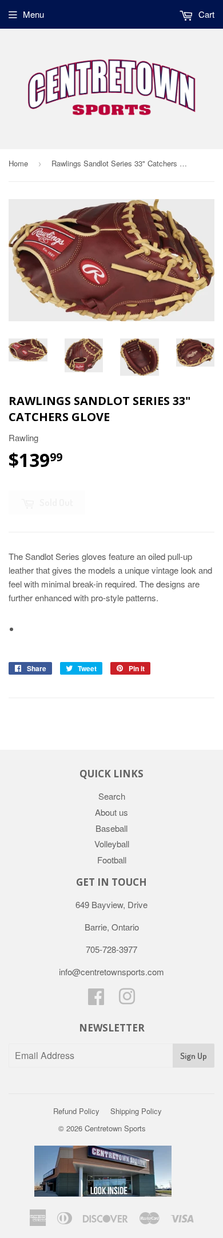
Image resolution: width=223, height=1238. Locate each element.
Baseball (111, 828)
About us (111, 812)
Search (111, 796)
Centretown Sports (115, 1128)
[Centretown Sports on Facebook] (96, 1000)
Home (18, 163)
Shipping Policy (136, 1110)
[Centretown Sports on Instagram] (127, 1000)
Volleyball (111, 844)
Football (111, 860)
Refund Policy (76, 1110)
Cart (205, 14)
